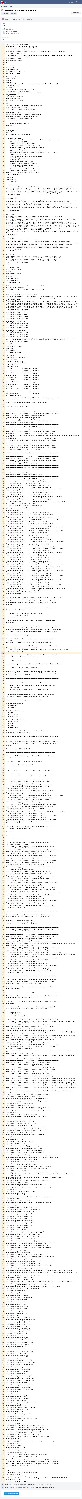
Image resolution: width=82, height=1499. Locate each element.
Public (14, 14)
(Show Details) (32, 1484)
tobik (14, 19)
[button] (80, 2)
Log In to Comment (11, 1494)
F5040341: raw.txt (11, 32)
